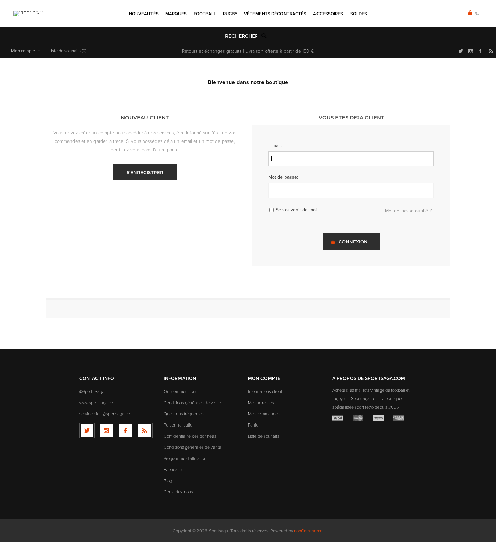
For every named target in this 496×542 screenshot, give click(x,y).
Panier (254, 425)
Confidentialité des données (190, 436)
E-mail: (275, 145)
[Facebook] (125, 430)
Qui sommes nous (181, 391)
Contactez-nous (178, 492)
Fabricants (173, 469)
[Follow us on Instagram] (106, 430)
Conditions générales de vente (192, 402)
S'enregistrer (145, 172)
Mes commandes (264, 414)
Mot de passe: (283, 177)
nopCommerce (308, 530)
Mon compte (23, 51)
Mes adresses (261, 402)
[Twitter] (87, 430)
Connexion (353, 241)
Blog (168, 481)
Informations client (265, 391)
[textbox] (241, 36)
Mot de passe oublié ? (408, 210)
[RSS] (144, 430)
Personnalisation (179, 425)
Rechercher (264, 36)
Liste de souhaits (263, 436)
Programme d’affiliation (185, 458)
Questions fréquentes (184, 414)
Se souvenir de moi (296, 209)
